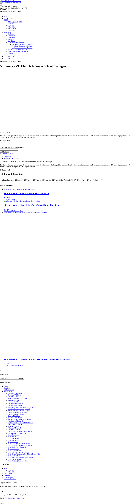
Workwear (11, 34)
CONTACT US (9, 56)
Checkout (11, 30)
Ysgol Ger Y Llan (13, 449)
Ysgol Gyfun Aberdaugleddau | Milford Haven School (24, 454)
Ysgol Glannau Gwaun (15, 450)
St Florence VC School (7, 153)
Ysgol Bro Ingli (12, 436)
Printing (10, 53)
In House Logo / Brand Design (17, 49)
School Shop (12, 27)
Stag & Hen (11, 41)
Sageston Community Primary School (19, 419)
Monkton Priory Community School (19, 409)
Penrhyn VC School (14, 416)
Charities (10, 23)
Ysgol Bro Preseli (13, 440)
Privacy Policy (20, 498)
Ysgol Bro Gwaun (13, 435)
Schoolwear (11, 39)
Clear (23, 147)
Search (21, 378)
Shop (5, 468)
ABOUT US (8, 18)
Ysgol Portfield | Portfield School (18, 461)
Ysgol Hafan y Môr (14, 456)
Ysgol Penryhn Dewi (14, 459)
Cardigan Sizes (4, 147)
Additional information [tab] (11, 158)
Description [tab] (7, 156)
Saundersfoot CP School (15, 421)
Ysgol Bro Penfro (13, 438)
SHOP (6, 20)
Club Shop (11, 25)
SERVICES (7, 32)
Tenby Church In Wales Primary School (20, 431)
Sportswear (11, 35)
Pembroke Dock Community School (19, 410)
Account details (8, 477)
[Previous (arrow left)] (1, 503)
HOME (6, 16)
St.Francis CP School (14, 428)
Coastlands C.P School (15, 393)
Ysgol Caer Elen (13, 442)
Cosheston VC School (14, 395)
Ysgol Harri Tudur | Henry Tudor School (20, 457)
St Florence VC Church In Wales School (20, 423)
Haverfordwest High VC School (18, 398)
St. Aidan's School (13, 426)
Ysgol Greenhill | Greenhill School (18, 452)
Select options (18, 211)
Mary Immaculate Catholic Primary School (21, 407)
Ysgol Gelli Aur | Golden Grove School (20, 445)
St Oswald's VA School (15, 424)
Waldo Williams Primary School (17, 433)
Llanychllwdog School (15, 405)
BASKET (7, 58)
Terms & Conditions (10, 479)
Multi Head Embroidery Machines (22, 44)
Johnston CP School (14, 402)
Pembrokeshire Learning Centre (17, 412)
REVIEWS (7, 55)
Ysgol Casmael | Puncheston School (19, 443)
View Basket (12, 29)
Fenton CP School (13, 397)
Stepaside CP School (14, 430)
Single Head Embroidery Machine (22, 48)
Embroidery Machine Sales (16, 42)
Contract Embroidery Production (18, 51)
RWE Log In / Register (15, 22)
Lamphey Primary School (15, 403)
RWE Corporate (9, 390)
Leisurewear (11, 37)
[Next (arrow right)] (2, 503)
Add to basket (5, 151)
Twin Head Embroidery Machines (22, 46)
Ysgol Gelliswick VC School (17, 447)
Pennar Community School (16, 414)
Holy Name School (14, 400)
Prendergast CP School (15, 417)
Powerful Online (10, 498)
